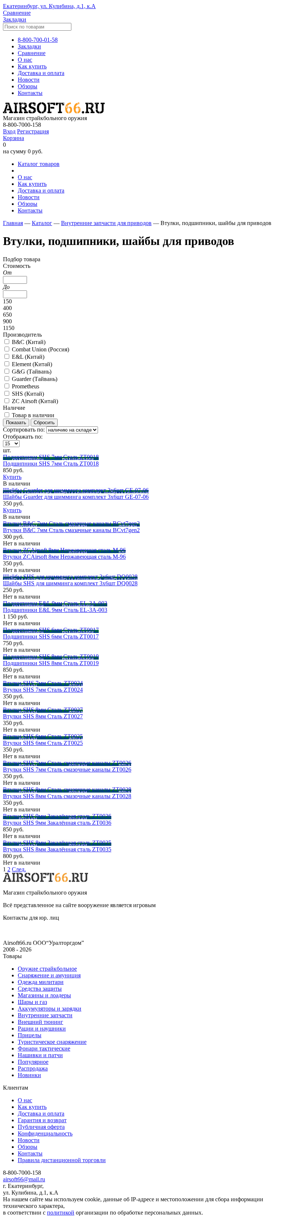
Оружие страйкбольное (47, 969)
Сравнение (17, 13)
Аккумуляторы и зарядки (49, 1008)
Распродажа (33, 1068)
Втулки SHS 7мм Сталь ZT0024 (43, 683)
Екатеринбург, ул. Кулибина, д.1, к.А (49, 6)
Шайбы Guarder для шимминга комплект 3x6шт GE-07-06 (76, 490)
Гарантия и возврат (42, 1120)
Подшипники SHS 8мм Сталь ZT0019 (51, 656)
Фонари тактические (44, 1048)
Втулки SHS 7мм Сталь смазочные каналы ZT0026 (67, 763)
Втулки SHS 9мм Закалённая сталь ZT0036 (57, 816)
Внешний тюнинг (40, 1022)
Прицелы (29, 1035)
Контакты (30, 93)
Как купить (32, 66)
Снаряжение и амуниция (49, 975)
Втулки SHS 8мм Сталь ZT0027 (43, 709)
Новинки (29, 1075)
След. (19, 869)
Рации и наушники (42, 1028)
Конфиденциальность (45, 1133)
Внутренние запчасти (45, 1015)
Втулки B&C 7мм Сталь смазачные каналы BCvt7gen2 (71, 523)
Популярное (33, 1062)
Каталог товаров (39, 164)
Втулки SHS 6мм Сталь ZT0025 (43, 736)
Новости (29, 79)
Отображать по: (23, 436)
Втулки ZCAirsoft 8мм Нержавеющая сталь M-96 (64, 550)
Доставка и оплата (41, 73)
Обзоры (27, 86)
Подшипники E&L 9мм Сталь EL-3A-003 (55, 603)
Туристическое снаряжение (52, 1042)
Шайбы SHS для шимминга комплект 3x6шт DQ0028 (70, 576)
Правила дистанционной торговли (62, 1160)
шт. (7, 450)
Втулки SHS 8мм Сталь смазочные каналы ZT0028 (67, 789)
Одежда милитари (41, 982)
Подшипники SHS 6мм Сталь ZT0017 (51, 630)
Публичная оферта (41, 1127)
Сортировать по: (24, 429)
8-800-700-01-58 (38, 40)
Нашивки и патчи (40, 1055)
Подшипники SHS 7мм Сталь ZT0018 (51, 457)
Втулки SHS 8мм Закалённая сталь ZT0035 (57, 843)
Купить (12, 477)
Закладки (14, 19)
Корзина (13, 138)
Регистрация (33, 131)
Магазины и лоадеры (44, 995)
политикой (60, 1212)
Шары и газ (32, 1002)
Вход (9, 131)
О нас (25, 60)
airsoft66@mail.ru (24, 1179)
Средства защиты (40, 988)
